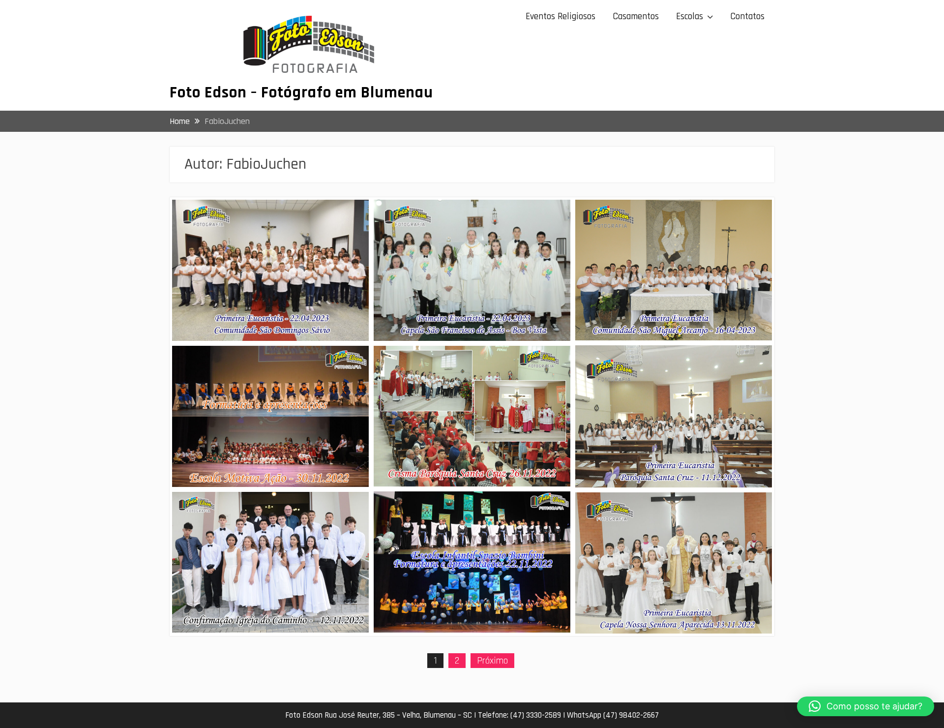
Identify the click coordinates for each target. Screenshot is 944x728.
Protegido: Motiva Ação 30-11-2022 (248, 361)
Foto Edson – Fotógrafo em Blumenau (301, 92)
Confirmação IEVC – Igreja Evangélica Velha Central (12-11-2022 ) (266, 513)
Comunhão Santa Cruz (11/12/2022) (654, 361)
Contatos (747, 16)
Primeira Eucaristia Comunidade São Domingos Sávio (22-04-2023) (253, 221)
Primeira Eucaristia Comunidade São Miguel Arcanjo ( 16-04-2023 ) (670, 221)
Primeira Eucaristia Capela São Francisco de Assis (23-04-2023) (469, 221)
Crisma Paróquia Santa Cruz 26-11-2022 (460, 361)
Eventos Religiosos (560, 16)
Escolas (689, 16)
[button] (865, 706)
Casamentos (636, 16)
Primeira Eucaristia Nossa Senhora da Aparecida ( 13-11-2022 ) (659, 514)
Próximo (492, 660)
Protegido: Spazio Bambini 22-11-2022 (457, 507)
